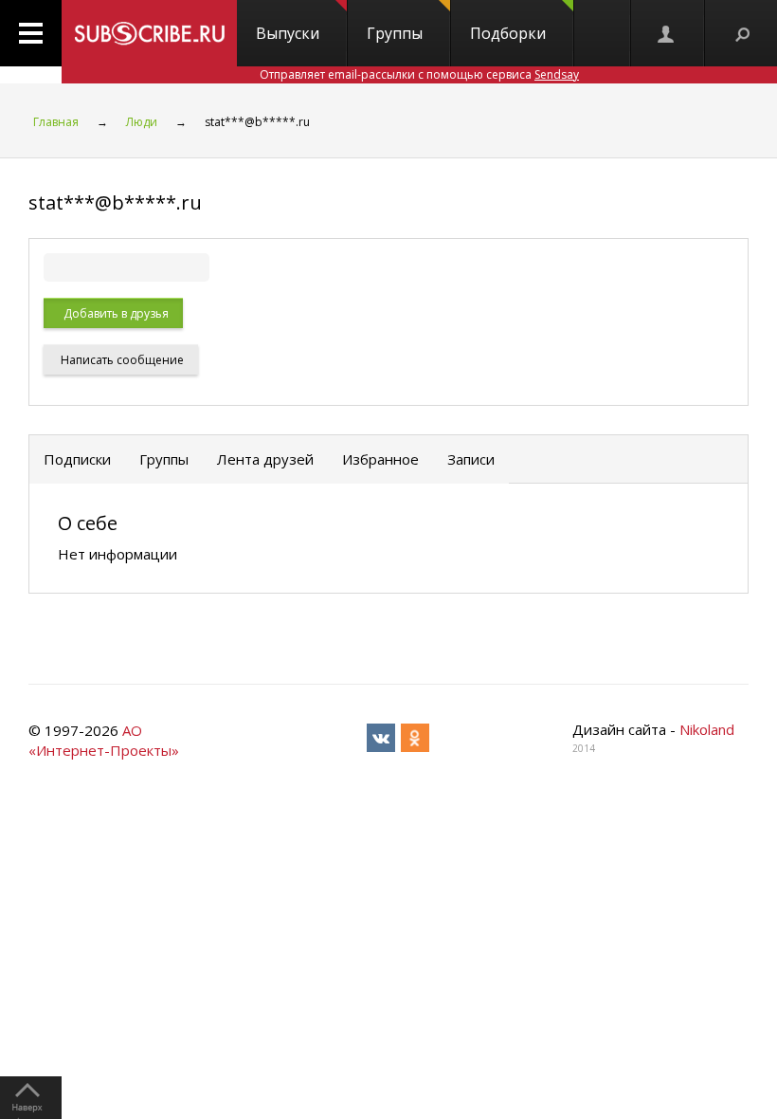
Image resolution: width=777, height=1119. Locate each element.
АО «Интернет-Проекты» (103, 740)
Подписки (77, 458)
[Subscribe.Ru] (149, 33)
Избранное (380, 458)
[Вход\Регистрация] (667, 33)
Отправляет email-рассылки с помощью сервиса (419, 74)
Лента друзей (265, 458)
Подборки (508, 33)
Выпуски (287, 33)
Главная (56, 122)
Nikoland (706, 729)
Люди (141, 122)
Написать (121, 360)
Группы (395, 33)
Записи (471, 458)
